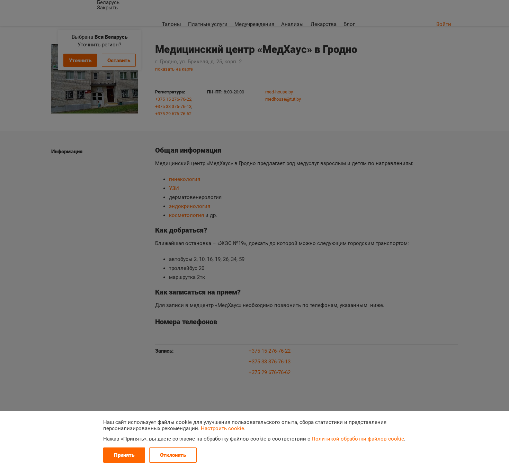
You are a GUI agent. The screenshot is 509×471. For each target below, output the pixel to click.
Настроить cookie (222, 428)
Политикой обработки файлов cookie (358, 439)
